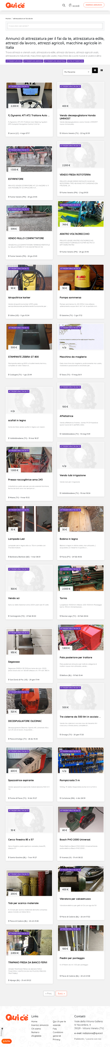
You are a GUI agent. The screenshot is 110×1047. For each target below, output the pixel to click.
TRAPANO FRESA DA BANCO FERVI (27, 962)
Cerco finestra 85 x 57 (21, 839)
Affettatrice (66, 415)
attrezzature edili (14, 61)
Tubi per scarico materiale (23, 903)
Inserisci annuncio (40, 1025)
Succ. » (61, 993)
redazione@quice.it (92, 1033)
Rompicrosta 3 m (70, 780)
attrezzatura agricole (33, 61)
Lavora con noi (93, 1039)
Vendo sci (13, 598)
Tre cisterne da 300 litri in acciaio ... (80, 716)
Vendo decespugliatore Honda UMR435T (78, 117)
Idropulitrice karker (19, 297)
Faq (55, 1028)
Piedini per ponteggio (72, 958)
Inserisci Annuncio (94, 5)
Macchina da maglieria (73, 356)
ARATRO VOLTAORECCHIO (74, 233)
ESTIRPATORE (15, 178)
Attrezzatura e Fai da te (19, 86)
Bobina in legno (69, 538)
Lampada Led (16, 538)
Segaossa (14, 661)
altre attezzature (75, 61)
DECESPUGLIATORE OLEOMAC (25, 720)
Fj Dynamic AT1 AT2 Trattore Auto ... (29, 115)
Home (34, 1021)
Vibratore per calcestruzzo (75, 898)
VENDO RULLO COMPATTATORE (26, 238)
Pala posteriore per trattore (76, 657)
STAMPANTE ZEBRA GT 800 (23, 356)
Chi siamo (36, 1028)
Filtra (7, 1041)
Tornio (63, 598)
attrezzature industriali (55, 61)
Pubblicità (79, 1039)
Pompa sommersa (70, 297)
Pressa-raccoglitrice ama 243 (25, 479)
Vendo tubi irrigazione (73, 475)
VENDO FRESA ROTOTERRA (75, 174)
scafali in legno (17, 420)
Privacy (56, 1039)
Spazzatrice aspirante (21, 780)
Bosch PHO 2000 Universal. (75, 839)
